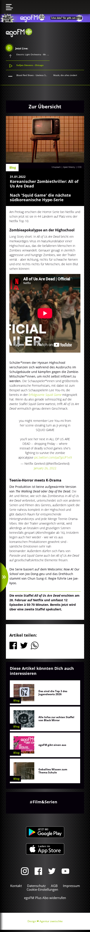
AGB (54, 885)
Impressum (71, 885)
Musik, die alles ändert (65, 75)
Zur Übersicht (45, 106)
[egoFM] (19, 36)
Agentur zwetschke (51, 921)
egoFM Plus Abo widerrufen (45, 898)
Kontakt (16, 885)
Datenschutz (36, 885)
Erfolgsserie (45, 395)
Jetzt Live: (21, 48)
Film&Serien (45, 801)
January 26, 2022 (45, 468)
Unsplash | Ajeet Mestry (63, 166)
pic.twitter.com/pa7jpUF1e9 (53, 457)
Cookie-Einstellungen (42, 889)
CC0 (79, 166)
